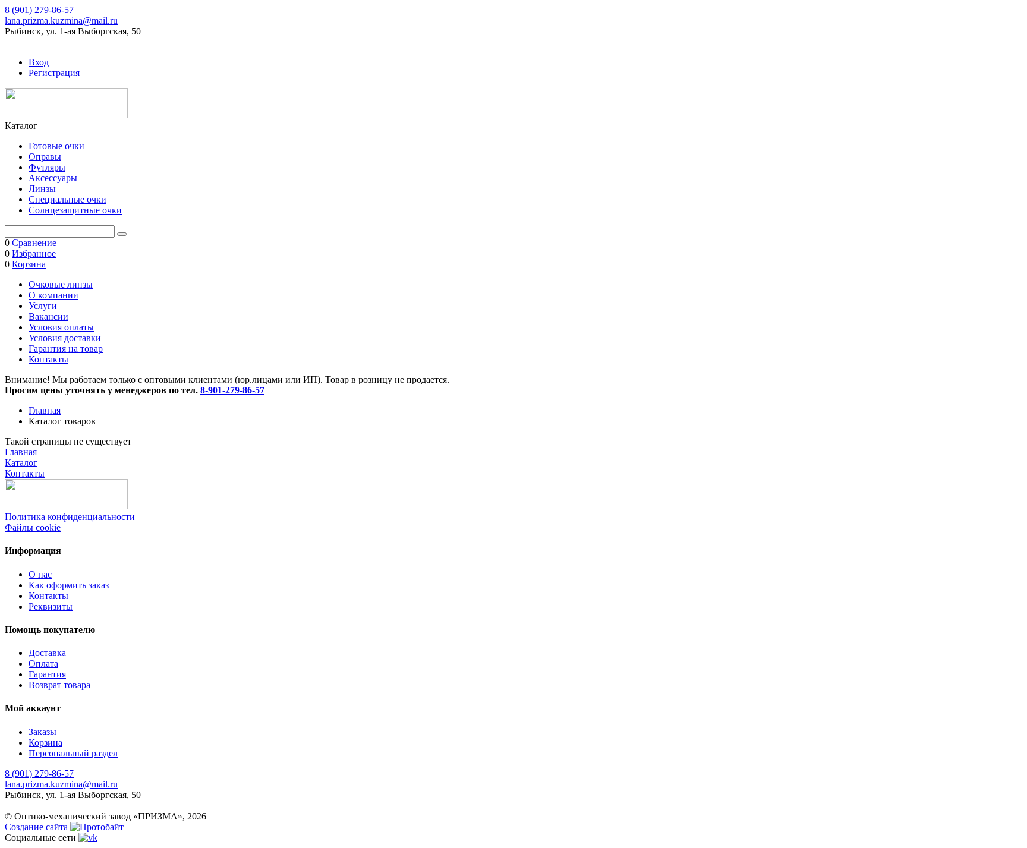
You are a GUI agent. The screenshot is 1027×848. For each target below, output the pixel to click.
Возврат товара (59, 685)
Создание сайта (37, 827)
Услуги (43, 306)
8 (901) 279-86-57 (39, 10)
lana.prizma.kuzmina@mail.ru (61, 20)
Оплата (43, 663)
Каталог (21, 463)
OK (833, 817)
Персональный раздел (73, 753)
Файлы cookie (33, 527)
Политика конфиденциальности (70, 517)
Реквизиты (51, 606)
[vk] (87, 838)
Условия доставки (65, 338)
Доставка (47, 653)
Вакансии (48, 316)
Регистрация (54, 73)
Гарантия (47, 674)
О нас (40, 574)
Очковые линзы (61, 284)
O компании (53, 295)
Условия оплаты (61, 327)
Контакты (48, 359)
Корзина (45, 742)
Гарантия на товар (66, 348)
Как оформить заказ (69, 585)
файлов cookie (867, 782)
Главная (45, 410)
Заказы (42, 732)
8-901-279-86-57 (232, 390)
